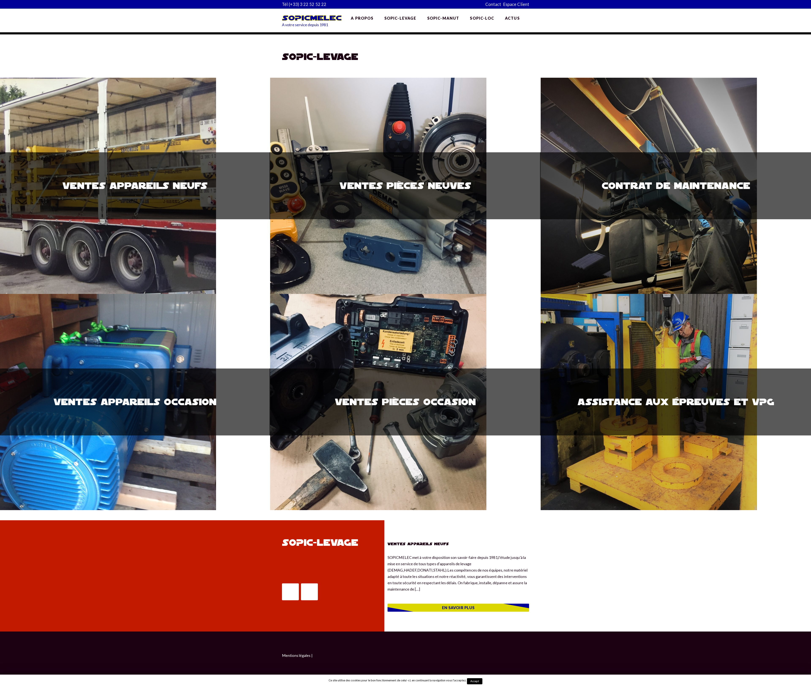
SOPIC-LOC (482, 18)
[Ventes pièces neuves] (378, 81)
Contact (493, 4)
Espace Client (516, 4)
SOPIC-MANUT (443, 18)
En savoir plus (458, 607)
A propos (362, 18)
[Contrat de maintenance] (649, 81)
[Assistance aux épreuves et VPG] (649, 297)
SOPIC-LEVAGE (400, 18)
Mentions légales (296, 655)
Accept (474, 681)
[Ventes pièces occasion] (378, 297)
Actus (512, 18)
